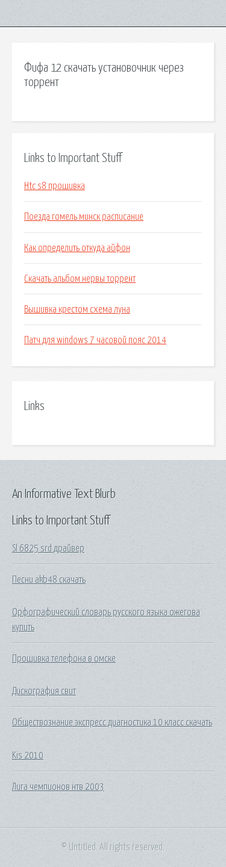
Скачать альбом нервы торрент (80, 279)
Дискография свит (44, 691)
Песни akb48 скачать (49, 580)
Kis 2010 (27, 755)
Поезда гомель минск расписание (83, 217)
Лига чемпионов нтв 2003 (58, 787)
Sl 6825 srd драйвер (48, 548)
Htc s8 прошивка (54, 186)
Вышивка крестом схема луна (77, 309)
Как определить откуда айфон (77, 248)
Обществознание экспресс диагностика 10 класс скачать (112, 722)
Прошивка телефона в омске (64, 658)
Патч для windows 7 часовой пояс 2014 (95, 340)
